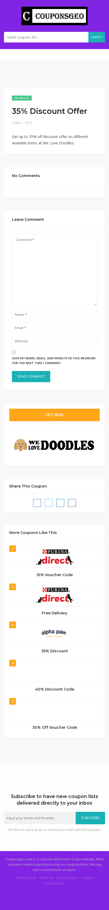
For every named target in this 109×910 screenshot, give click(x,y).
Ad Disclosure (67, 878)
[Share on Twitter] (49, 503)
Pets (28, 123)
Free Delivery (54, 613)
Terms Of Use (54, 883)
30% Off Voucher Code (54, 727)
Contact (87, 878)
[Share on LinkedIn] (60, 503)
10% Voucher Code (54, 574)
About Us (46, 878)
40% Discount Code (54, 689)
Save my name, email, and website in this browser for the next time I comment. (54, 360)
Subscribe (90, 818)
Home (16, 123)
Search (96, 37)
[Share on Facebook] (37, 503)
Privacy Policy (26, 878)
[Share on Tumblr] (72, 503)
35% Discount (54, 651)
